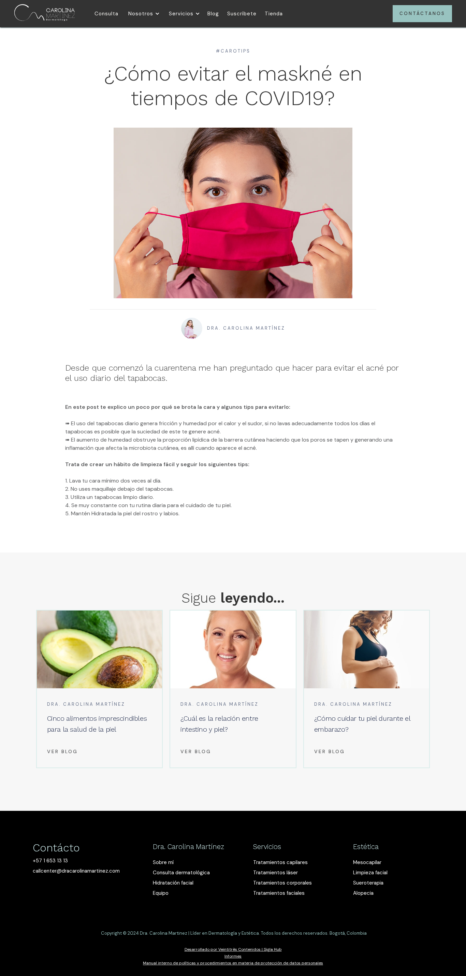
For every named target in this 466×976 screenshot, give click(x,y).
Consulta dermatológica (181, 872)
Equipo (161, 893)
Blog (213, 13)
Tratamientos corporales (282, 882)
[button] (142, 13)
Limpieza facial (370, 872)
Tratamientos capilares (280, 862)
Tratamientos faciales (279, 893)
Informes (233, 956)
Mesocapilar (367, 862)
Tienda (274, 13)
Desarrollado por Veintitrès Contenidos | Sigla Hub (233, 949)
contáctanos (422, 13)
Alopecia (363, 893)
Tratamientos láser (275, 872)
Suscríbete (242, 13)
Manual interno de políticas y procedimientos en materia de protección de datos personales (233, 963)
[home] (44, 13)
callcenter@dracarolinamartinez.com (76, 870)
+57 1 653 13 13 (50, 860)
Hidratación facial (173, 882)
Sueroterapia (368, 882)
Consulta (106, 13)
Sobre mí (163, 862)
